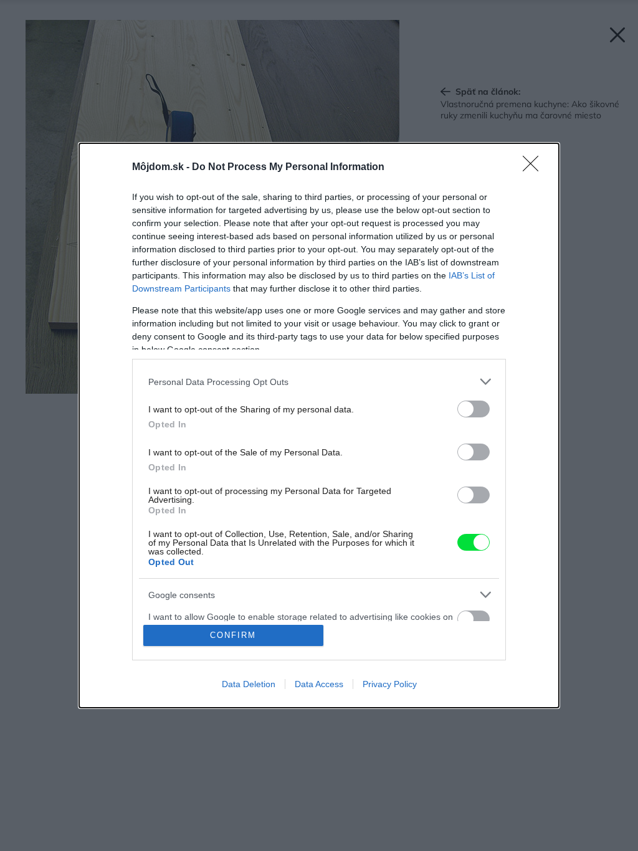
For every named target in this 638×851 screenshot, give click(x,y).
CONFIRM (233, 635)
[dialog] (319, 425)
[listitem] (319, 381)
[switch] (473, 409)
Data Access (319, 684)
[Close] (534, 167)
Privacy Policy (390, 684)
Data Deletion (248, 684)
